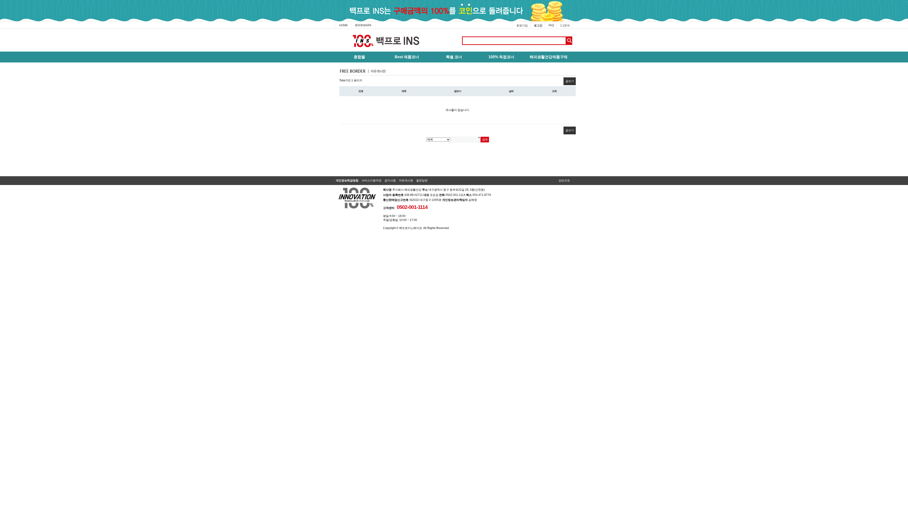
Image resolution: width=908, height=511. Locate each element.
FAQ (551, 25)
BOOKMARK (363, 25)
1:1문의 (565, 25)
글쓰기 (569, 81)
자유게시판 (406, 180)
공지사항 (390, 180)
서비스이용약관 (371, 180)
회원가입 (522, 25)
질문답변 (422, 180)
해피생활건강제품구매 (549, 57)
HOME (343, 25)
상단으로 (564, 180)
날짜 (511, 91)
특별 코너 (454, 57)
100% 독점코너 (501, 57)
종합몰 (359, 57)
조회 (554, 91)
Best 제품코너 (407, 57)
